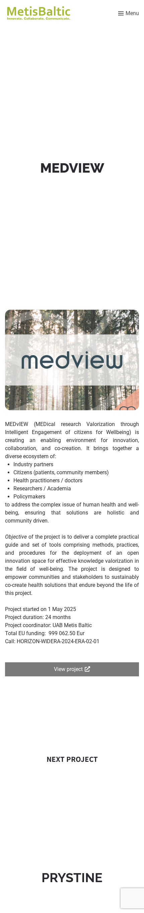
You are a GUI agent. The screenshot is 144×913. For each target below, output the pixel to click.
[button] (72, 669)
